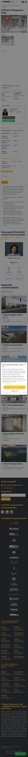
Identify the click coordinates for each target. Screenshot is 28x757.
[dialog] (14, 378)
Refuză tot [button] (15, 391)
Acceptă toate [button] (14, 387)
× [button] (24, 364)
